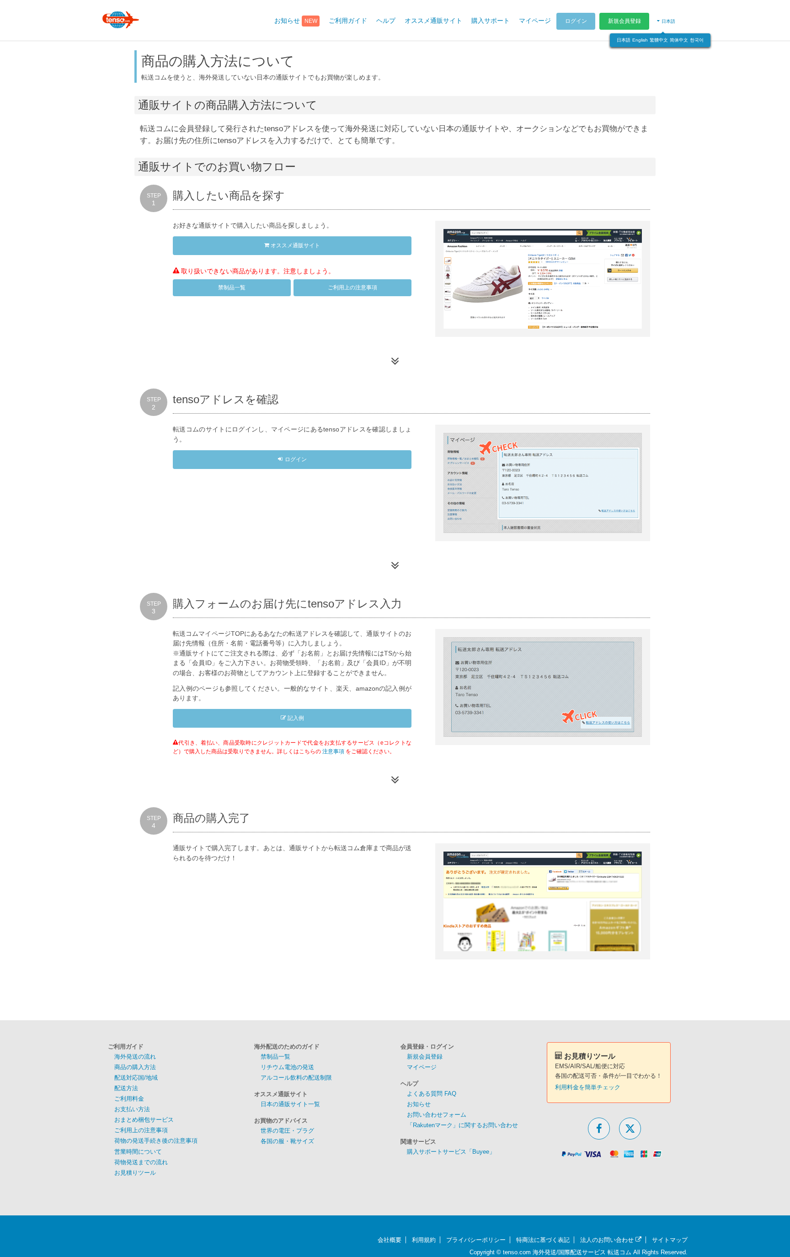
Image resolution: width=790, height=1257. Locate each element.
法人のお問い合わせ (607, 1239)
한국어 (697, 40)
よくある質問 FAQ (431, 1093)
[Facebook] (599, 1129)
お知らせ (419, 1104)
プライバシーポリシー (476, 1239)
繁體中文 (659, 40)
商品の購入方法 (135, 1067)
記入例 (295, 718)
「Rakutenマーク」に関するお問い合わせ (462, 1125)
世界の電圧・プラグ (287, 1130)
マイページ (422, 1067)
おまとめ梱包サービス (144, 1119)
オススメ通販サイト (294, 245)
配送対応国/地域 (136, 1077)
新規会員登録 (624, 21)
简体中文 (679, 40)
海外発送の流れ (135, 1056)
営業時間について (138, 1151)
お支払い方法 (132, 1109)
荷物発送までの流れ (141, 1162)
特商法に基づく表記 (543, 1239)
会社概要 (389, 1239)
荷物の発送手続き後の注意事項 (156, 1140)
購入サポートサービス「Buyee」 (451, 1151)
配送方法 (126, 1088)
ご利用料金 (129, 1098)
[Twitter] (630, 1129)
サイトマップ (670, 1239)
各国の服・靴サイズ (287, 1141)
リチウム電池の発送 (287, 1067)
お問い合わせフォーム (436, 1114)
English (640, 40)
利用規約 (424, 1239)
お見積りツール (135, 1172)
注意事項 (333, 751)
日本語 (623, 40)
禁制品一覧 (232, 287)
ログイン (576, 21)
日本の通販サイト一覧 (290, 1104)
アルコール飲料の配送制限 (296, 1077)
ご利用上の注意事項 (352, 287)
